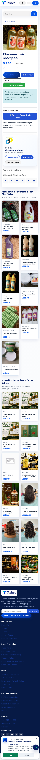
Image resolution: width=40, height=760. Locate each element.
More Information (10, 110)
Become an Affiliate (9, 638)
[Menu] (35, 3)
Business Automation (9, 700)
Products (5, 625)
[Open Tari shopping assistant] (36, 747)
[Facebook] (6, 180)
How (11, 755)
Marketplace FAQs (8, 651)
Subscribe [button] (33, 611)
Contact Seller (13, 162)
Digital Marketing (8, 707)
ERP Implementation (9, 697)
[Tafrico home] (8, 3)
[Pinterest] (28, 180)
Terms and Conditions (10, 674)
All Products (11, 21)
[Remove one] (5, 69)
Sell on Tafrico (7, 635)
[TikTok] (16, 734)
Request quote (13, 80)
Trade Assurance (8, 648)
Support (4, 727)
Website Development (10, 704)
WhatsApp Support (9, 665)
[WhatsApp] (23, 180)
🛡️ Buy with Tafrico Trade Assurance (20, 116)
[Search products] (22, 3)
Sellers (4, 632)
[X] (12, 180)
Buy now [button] (29, 75)
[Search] (34, 13)
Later (27, 755)
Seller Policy (6, 684)
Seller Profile (12, 157)
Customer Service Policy (11, 655)
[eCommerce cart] (29, 3)
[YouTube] (21, 734)
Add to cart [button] (13, 75)
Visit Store (27, 157)
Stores (4, 628)
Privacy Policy (7, 688)
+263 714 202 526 (8, 720)
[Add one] (15, 69)
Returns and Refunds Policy (12, 661)
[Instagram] (7, 734)
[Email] (34, 180)
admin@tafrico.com (9, 723)
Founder (4, 711)
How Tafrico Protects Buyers (16, 615)
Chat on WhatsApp (15, 85)
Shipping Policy (7, 658)
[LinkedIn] (17, 180)
